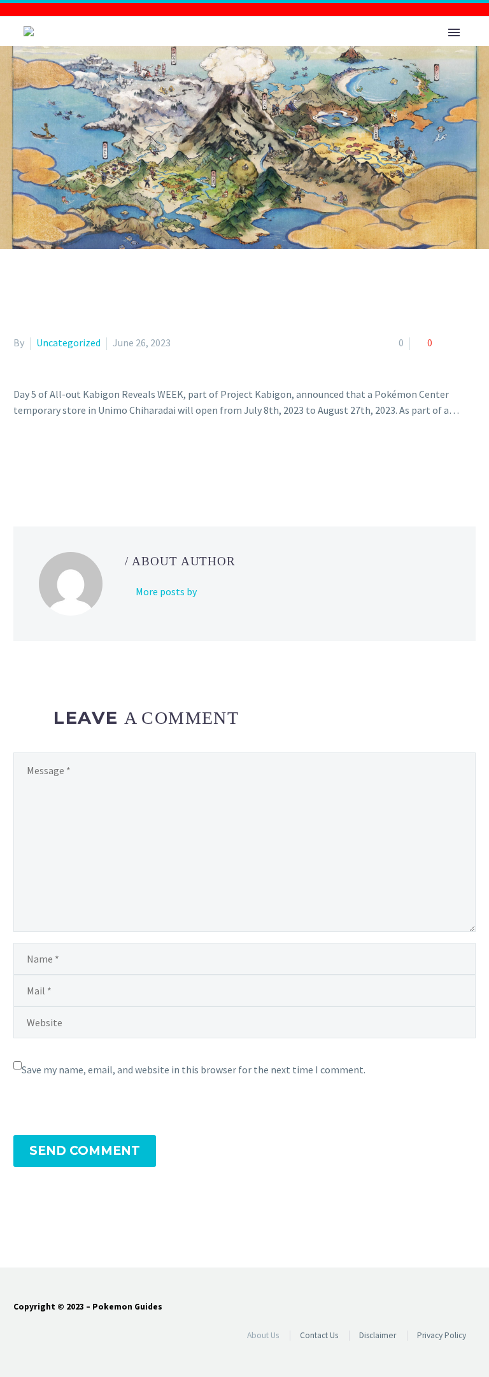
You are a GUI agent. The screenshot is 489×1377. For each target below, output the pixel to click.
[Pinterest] (58, 461)
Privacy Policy (441, 1335)
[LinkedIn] (95, 461)
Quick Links (368, 51)
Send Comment (84, 1150)
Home (235, 51)
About (294, 51)
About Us (263, 1335)
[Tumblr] (77, 461)
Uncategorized (68, 342)
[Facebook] (22, 461)
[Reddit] (114, 461)
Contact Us (319, 1335)
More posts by (166, 591)
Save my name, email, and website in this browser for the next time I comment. (193, 1069)
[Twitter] (40, 461)
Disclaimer (377, 1335)
